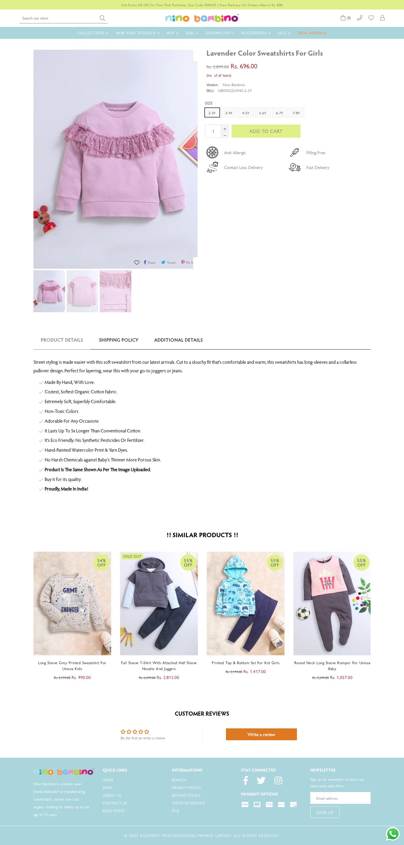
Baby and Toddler (136, 33)
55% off (101, 562)
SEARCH (179, 780)
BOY (171, 33)
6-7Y (279, 112)
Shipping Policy (118, 340)
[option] (48, 292)
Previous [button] (27, 614)
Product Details (62, 340)
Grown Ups (218, 33)
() (348, 18)
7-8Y (296, 112)
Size (209, 103)
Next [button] (376, 614)
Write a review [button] (261, 734)
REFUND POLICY (186, 795)
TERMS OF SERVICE (188, 803)
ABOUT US (112, 795)
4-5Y (246, 112)
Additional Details (178, 340)
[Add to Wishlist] (137, 262)
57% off (361, 562)
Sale (283, 33)
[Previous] (362, 53)
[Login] (382, 18)
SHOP (107, 787)
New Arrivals (312, 33)
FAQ (175, 810)
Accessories (254, 33)
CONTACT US (115, 803)
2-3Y (212, 112)
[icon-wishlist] (371, 18)
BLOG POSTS (114, 810)
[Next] (368, 53)
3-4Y (229, 112)
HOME (108, 780)
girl (191, 33)
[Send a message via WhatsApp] (393, 834)
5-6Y (262, 112)
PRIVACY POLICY (186, 787)
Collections (91, 33)
